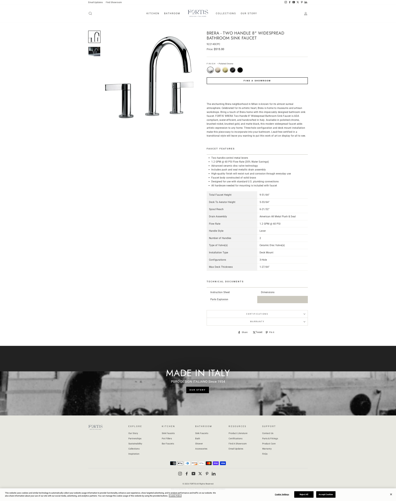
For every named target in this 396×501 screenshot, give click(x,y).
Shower (199, 443)
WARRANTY (257, 321)
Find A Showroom (257, 81)
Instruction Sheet (220, 292)
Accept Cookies (326, 494)
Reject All (304, 494)
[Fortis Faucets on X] (200, 473)
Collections (226, 13)
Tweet (259, 332)
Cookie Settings (282, 494)
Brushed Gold (225, 70)
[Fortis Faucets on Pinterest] (207, 473)
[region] (198, 494)
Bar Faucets (168, 443)
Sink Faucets (168, 433)
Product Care (269, 443)
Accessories (201, 448)
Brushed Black (233, 70)
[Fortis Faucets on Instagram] (180, 473)
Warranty (267, 448)
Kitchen (152, 13)
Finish (220, 64)
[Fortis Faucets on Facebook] (187, 473)
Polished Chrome (210, 70)
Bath (197, 438)
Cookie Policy (175, 496)
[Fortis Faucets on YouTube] (193, 473)
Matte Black (240, 70)
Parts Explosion (219, 299)
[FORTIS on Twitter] (298, 2)
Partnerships (135, 438)
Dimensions (268, 292)
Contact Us (267, 433)
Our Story (249, 13)
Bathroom (172, 13)
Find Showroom (114, 2)
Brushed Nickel (218, 70)
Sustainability (135, 443)
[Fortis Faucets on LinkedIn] (213, 473)
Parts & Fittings (270, 438)
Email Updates (95, 2)
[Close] (391, 494)
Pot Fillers (167, 438)
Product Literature (238, 433)
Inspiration (133, 454)
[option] (149, 77)
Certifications (257, 314)
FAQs (265, 454)
